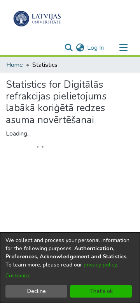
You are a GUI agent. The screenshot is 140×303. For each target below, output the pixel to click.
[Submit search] (69, 47)
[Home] (37, 18)
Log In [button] (96, 48)
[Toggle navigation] (123, 47)
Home (14, 65)
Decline (36, 291)
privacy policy (100, 264)
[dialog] (70, 267)
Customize (18, 275)
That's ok (101, 291)
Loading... (18, 133)
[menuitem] (80, 47)
